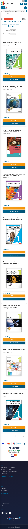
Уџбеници (6, 11)
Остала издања (14, 11)
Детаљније (14, 76)
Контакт (3, 499)
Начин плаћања (5, 480)
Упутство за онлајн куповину (8, 467)
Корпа (3, 7)
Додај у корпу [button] (14, 79)
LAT (23, 0)
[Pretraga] (21, 4)
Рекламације (4, 490)
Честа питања (4, 473)
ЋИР (26, 0)
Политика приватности (7, 501)
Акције (2, 505)
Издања (7, 13)
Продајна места (5, 503)
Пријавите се (4, 488)
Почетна (2, 13)
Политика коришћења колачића (9, 471)
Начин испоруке (5, 482)
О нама (3, 496)
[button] (1, 11)
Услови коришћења (6, 469)
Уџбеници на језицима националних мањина (10, 14)
